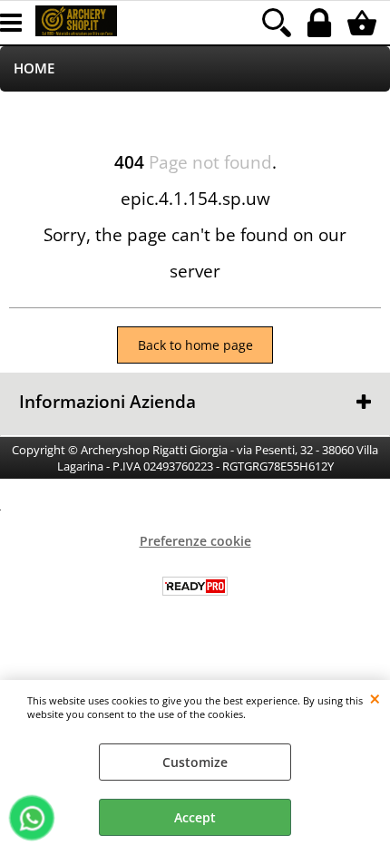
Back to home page (195, 345)
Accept (195, 817)
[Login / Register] (321, 22)
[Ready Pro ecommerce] (195, 586)
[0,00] (364, 22)
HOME (34, 68)
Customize (195, 762)
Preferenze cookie (195, 540)
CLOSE (375, 698)
